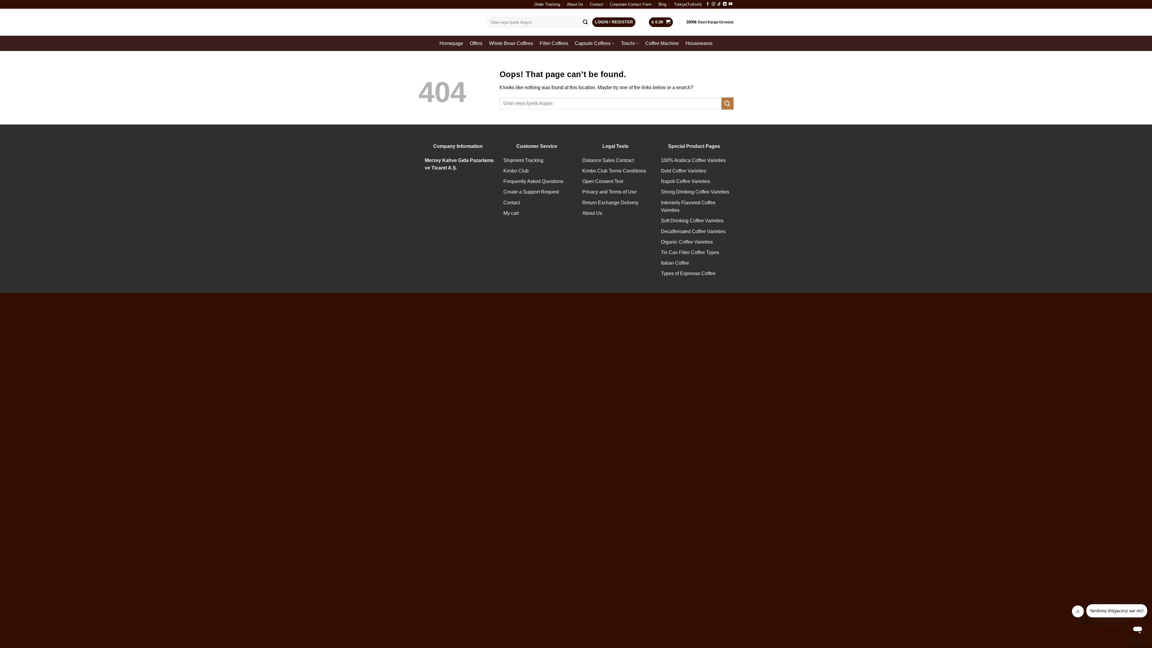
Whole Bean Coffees (511, 43)
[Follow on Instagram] (713, 4)
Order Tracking (547, 4)
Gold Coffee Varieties (683, 170)
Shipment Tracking (523, 160)
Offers (476, 43)
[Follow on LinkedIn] (725, 4)
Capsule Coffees (592, 43)
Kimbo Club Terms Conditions (614, 170)
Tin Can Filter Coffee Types (690, 252)
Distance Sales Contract (608, 160)
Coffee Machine (662, 43)
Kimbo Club (516, 170)
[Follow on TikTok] (719, 4)
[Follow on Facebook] (708, 4)
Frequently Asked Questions (533, 181)
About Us (575, 4)
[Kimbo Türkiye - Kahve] (448, 22)
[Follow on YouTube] (730, 4)
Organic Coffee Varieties (687, 241)
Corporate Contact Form (631, 4)
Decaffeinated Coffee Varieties (693, 231)
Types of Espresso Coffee (688, 273)
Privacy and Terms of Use (609, 191)
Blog (662, 4)
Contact (596, 4)
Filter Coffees (554, 43)
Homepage (451, 43)
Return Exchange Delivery (610, 202)
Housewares (699, 43)
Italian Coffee (675, 263)
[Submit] (585, 22)
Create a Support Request (531, 191)
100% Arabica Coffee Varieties (693, 160)
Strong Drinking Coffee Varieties (695, 191)
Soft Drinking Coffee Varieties (692, 220)
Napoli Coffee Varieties (685, 181)
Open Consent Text (602, 181)
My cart (511, 213)
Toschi (628, 43)
